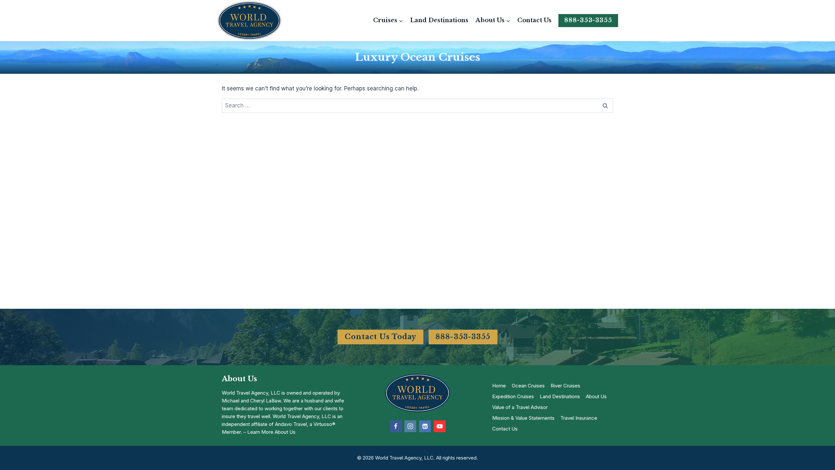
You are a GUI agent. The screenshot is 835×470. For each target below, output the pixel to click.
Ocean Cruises (528, 386)
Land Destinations (439, 20)
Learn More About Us (271, 432)
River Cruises (565, 386)
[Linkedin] (425, 426)
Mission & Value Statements (523, 418)
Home (499, 386)
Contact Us (534, 20)
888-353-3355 (588, 20)
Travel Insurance (578, 418)
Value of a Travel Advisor (520, 407)
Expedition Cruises (513, 396)
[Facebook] (396, 426)
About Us (596, 396)
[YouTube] (440, 426)
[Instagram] (410, 426)
